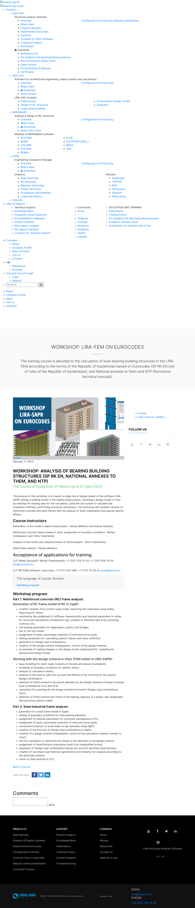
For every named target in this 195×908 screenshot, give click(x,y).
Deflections (118, 189)
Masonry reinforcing (32, 185)
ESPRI (15, 156)
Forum (81, 211)
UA (158, 856)
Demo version (29, 64)
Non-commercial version (38, 60)
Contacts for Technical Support (32, 232)
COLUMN (26, 145)
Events (17, 457)
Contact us (106, 852)
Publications (116, 211)
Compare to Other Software (37, 38)
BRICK (69, 145)
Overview (26, 20)
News (9, 298)
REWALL (25, 152)
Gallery (31, 130)
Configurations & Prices (95, 20)
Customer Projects (31, 42)
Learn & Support (16, 203)
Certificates (27, 71)
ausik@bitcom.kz (110, 570)
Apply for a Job (109, 857)
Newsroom (106, 846)
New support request (26, 225)
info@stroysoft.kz (23, 564)
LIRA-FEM (17, 13)
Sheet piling (119, 196)
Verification (27, 46)
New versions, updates (151, 416)
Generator (102, 104)
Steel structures (30, 178)
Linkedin (82, 236)
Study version (28, 93)
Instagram (83, 229)
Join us (16, 254)
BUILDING (26, 137)
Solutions (26, 35)
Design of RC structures (34, 104)
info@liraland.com (141, 894)
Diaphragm (118, 178)
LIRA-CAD (18, 75)
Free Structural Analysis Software (162, 848)
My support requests (26, 229)
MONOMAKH (19, 112)
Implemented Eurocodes (35, 31)
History (104, 840)
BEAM (24, 141)
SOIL (69, 148)
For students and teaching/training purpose (45, 57)
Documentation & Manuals (36, 68)
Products (11, 9)
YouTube (82, 221)
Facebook (83, 225)
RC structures (28, 181)
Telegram (82, 218)
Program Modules (31, 27)
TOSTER (116, 181)
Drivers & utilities (24, 221)
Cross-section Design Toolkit (113, 101)
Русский (17, 269)
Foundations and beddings (36, 192)
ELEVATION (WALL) (77, 141)
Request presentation (126, 20)
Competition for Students (130, 225)
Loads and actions (31, 196)
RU (163, 856)
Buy (111, 20)
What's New (27, 24)
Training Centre (118, 214)
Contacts (17, 258)
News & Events (20, 251)
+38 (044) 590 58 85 (143, 902)
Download (29, 90)
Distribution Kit (29, 53)
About (15, 243)
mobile (19, 200)
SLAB (69, 137)
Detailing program (28, 585)
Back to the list (21, 766)
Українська (18, 265)
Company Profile (22, 247)
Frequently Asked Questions (30, 214)
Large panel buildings (33, 108)
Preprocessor (28, 101)
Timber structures (31, 189)
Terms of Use (106, 896)
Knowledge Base (24, 211)
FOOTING (26, 148)
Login (15, 276)
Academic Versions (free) (123, 221)
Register (17, 280)
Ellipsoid (117, 192)
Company (12, 240)
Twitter (81, 232)
